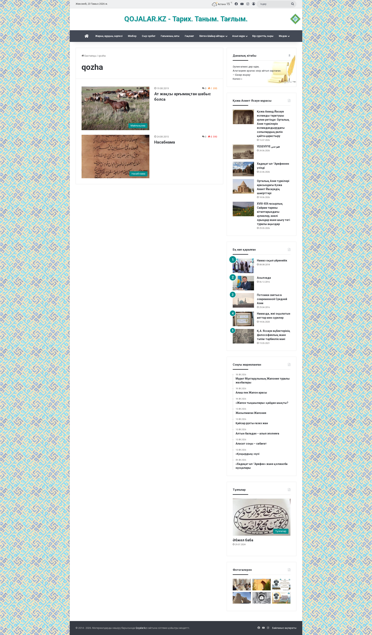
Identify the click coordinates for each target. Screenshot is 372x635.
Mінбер (132, 36)
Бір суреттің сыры (262, 36)
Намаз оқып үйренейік (272, 260)
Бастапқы (90, 55)
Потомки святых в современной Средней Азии (272, 299)
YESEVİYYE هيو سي (268, 146)
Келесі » (237, 78)
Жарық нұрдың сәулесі (108, 36)
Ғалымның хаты (170, 36)
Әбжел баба (243, 540)
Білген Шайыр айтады (212, 36)
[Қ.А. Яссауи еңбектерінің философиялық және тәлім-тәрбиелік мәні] (243, 336)
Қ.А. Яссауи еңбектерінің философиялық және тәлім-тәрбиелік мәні (273, 335)
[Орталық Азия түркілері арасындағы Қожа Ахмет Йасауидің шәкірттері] (243, 186)
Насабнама (164, 142)
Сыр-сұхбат (148, 36)
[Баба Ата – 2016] (261, 584)
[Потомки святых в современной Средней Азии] (243, 300)
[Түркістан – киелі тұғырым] (281, 584)
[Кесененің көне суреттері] (261, 598)
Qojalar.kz (141, 627)
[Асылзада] (243, 283)
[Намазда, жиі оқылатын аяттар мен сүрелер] (243, 319)
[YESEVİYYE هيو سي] (243, 151)
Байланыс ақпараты (284, 627)
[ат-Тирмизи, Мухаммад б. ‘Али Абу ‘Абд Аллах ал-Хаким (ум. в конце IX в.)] (242, 598)
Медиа (283, 36)
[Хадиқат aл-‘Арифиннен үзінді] (243, 169)
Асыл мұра (238, 36)
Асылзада (264, 277)
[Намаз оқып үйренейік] (243, 266)
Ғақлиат (189, 36)
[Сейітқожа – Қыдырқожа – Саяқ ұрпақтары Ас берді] (242, 584)
